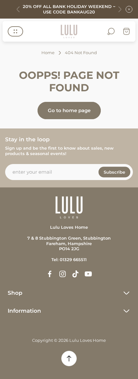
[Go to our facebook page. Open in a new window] (50, 274)
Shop (15, 293)
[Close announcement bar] (129, 9)
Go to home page (69, 110)
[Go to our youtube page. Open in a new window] (88, 274)
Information (24, 311)
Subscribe (114, 171)
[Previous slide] (18, 9)
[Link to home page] (69, 207)
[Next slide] (120, 9)
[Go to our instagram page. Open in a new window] (62, 274)
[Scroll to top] (69, 358)
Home (48, 52)
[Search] (111, 31)
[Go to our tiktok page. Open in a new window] (75, 274)
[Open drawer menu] (15, 31)
